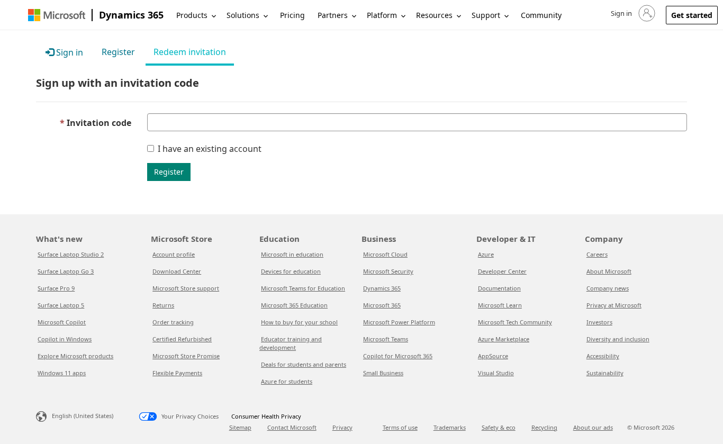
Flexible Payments (177, 373)
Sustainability (604, 373)
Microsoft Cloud (385, 254)
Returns (163, 305)
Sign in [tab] (68, 52)
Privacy (342, 427)
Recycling (544, 427)
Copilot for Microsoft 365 (397, 356)
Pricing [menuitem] (292, 15)
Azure (486, 254)
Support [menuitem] (486, 15)
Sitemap (240, 427)
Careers (597, 254)
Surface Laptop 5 (61, 305)
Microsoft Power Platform (399, 322)
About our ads (593, 427)
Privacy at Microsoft (613, 305)
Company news (607, 288)
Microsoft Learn (500, 305)
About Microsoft (608, 271)
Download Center (176, 271)
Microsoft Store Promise (186, 356)
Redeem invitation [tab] (189, 52)
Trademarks (449, 427)
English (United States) (82, 416)
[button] (631, 13)
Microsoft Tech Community (515, 322)
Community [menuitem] (541, 15)
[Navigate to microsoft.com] (56, 15)
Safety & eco (499, 427)
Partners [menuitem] (333, 15)
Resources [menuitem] (434, 15)
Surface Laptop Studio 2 (71, 254)
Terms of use (400, 427)
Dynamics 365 (131, 14)
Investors (599, 322)
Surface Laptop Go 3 (66, 271)
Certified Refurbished (182, 339)
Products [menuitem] (191, 15)
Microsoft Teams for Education (303, 288)
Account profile (173, 254)
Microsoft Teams (385, 339)
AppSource (493, 356)
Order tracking (173, 322)
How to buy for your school (299, 322)
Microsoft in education (292, 254)
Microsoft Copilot (62, 322)
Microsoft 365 (382, 305)
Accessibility (602, 356)
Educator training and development (290, 343)
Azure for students (286, 381)
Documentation (499, 288)
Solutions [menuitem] (243, 15)
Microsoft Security (388, 271)
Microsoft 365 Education (294, 305)
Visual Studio (496, 373)
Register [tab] (118, 52)
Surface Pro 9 (56, 288)
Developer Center (502, 271)
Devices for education (291, 271)
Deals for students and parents (303, 364)
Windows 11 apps (62, 373)
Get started (691, 15)
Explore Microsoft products (75, 356)
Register (169, 172)
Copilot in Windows (65, 339)
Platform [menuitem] (382, 15)
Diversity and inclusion (617, 339)
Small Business (383, 373)
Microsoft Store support (185, 288)
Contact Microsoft (292, 427)
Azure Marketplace (503, 339)
